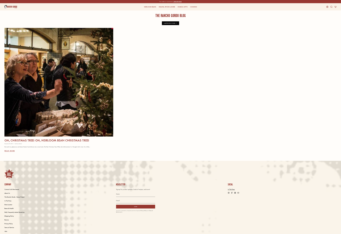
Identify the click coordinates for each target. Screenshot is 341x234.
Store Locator (8, 204)
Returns (6, 220)
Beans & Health (9, 208)
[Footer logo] (9, 174)
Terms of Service (9, 227)
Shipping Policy (9, 216)
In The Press (7, 200)
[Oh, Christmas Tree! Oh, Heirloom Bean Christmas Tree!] (58, 82)
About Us (7, 193)
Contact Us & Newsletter (11, 189)
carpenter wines (170, 23)
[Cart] (335, 6)
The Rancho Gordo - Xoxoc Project (14, 197)
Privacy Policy (8, 223)
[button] (150, 7)
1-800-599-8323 (177, 1)
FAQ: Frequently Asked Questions (14, 212)
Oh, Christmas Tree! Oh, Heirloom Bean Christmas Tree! (46, 140)
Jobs (5, 231)
